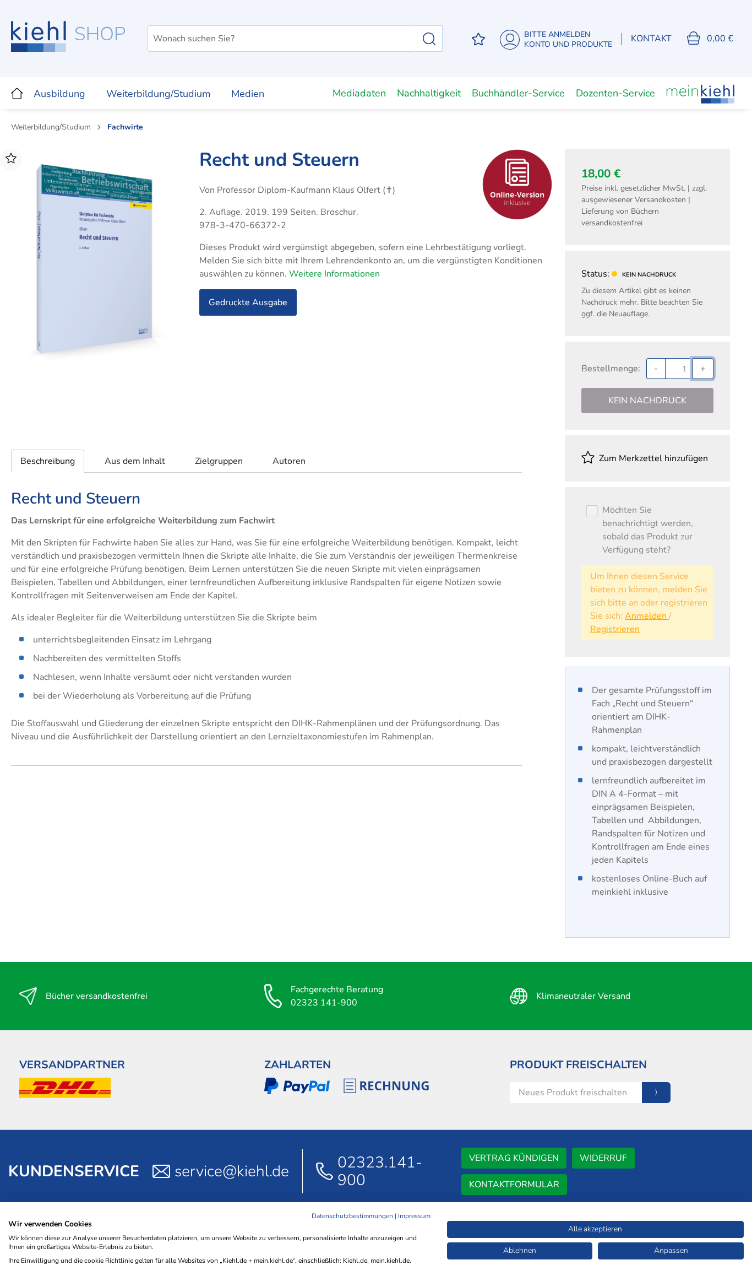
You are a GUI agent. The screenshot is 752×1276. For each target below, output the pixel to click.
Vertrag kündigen (514, 1158)
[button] (47, 461)
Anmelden (647, 616)
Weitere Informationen (334, 274)
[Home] (17, 93)
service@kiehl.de (232, 1171)
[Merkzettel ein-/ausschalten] (11, 160)
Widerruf (603, 1158)
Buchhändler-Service (518, 93)
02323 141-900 (324, 1003)
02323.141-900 (379, 1171)
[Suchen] (429, 38)
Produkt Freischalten (578, 1064)
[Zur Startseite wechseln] (68, 36)
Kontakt (651, 39)
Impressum (414, 1216)
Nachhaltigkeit (429, 93)
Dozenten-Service (615, 93)
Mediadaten (359, 93)
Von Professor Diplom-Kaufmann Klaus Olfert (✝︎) (297, 190)
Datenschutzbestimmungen (352, 1216)
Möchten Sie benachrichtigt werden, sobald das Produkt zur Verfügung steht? (647, 530)
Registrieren (615, 629)
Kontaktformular (514, 1184)
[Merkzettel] (478, 39)
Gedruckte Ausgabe (248, 302)
